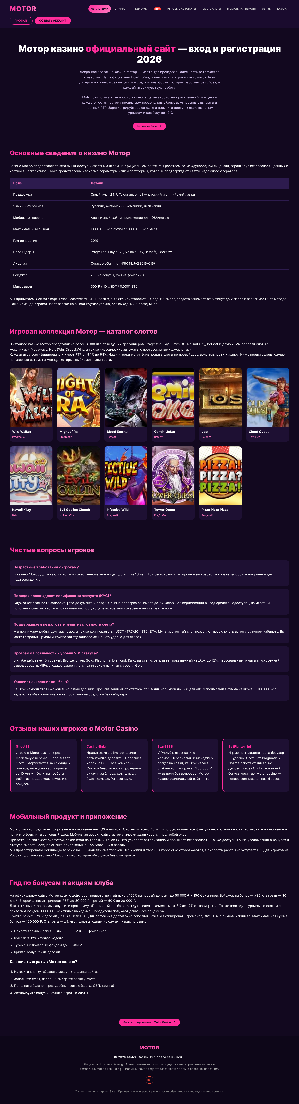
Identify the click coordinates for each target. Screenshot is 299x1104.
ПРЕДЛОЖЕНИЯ (146, 8)
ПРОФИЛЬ (21, 20)
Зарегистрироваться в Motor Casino (147, 1022)
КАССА (282, 8)
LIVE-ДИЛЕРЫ (212, 8)
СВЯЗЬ (266, 8)
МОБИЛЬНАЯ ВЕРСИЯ (241, 8)
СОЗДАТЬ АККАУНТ (52, 20)
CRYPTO (120, 8)
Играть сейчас (147, 126)
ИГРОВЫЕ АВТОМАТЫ (181, 8)
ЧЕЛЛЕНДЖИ (99, 8)
